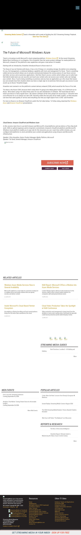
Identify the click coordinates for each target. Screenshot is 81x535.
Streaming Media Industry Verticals (38, 513)
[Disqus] (40, 200)
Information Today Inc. (9, 507)
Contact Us (32, 524)
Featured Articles (15, 45)
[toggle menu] (78, 8)
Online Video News (34, 519)
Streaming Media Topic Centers (37, 511)
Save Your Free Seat (39, 37)
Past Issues (65, 168)
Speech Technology (60, 516)
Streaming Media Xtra (35, 510)
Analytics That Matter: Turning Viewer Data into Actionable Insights (19, 402)
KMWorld (57, 511)
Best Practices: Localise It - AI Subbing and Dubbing (58, 350)
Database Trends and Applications (64, 502)
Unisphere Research (60, 521)
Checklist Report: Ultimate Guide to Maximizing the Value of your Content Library (56, 435)
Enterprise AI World (60, 505)
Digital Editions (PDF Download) (39, 505)
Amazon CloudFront (16, 103)
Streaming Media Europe (61, 517)
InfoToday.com (59, 508)
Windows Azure (51, 58)
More (75, 356)
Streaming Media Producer (62, 519)
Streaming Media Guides (35, 514)
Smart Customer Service (61, 514)
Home (30, 502)
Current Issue (49, 168)
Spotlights (32, 521)
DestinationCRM (59, 503)
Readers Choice (33, 516)
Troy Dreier (15, 44)
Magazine (32, 503)
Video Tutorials (33, 508)
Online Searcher (59, 513)
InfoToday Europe (60, 510)
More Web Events (33, 410)
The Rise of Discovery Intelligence (59, 429)
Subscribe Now (56, 162)
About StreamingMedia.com (37, 522)
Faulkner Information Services (63, 506)
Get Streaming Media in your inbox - (40, 532)
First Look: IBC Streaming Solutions (13, 395)
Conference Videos (34, 506)
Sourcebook (32, 517)
